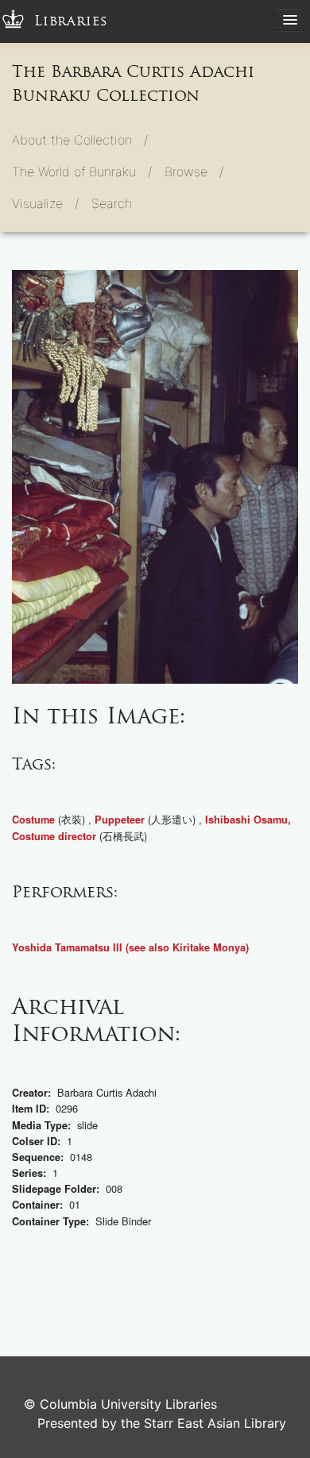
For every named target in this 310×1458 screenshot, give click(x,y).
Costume (33, 819)
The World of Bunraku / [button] (82, 171)
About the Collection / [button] (80, 140)
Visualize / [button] (45, 203)
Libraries (71, 21)
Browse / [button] (194, 171)
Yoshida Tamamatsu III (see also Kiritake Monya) (130, 947)
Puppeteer (120, 819)
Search (111, 203)
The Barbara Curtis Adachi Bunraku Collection (133, 83)
